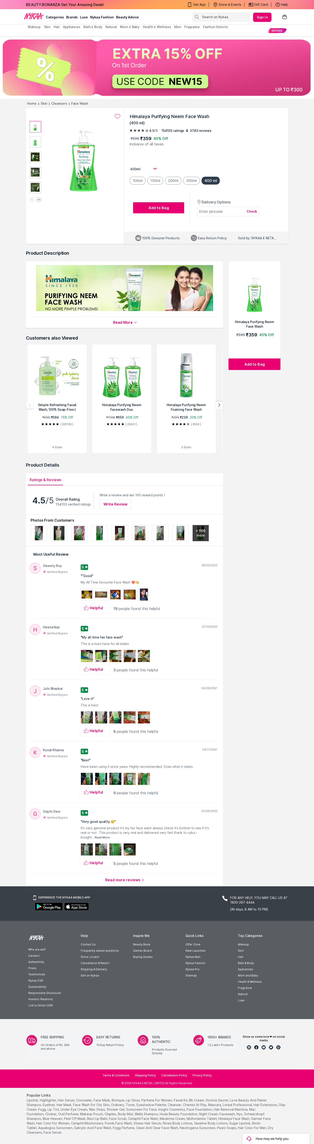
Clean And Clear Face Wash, (157, 1128)
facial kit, (181, 1100)
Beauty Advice (127, 17)
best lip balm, (97, 1119)
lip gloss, (133, 1100)
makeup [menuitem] (34, 27)
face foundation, (200, 1109)
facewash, (228, 1114)
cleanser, (175, 1105)
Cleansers (59, 103)
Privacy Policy (202, 1075)
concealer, (84, 1100)
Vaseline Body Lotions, (211, 1123)
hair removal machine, (231, 1109)
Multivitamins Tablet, (202, 1119)
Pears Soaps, (227, 1128)
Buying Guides (143, 957)
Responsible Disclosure (44, 993)
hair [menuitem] (57, 27)
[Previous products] (30, 405)
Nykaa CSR (35, 980)
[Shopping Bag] (284, 17)
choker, (51, 1114)
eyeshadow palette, (152, 1105)
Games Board (142, 950)
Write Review (115, 504)
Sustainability (37, 986)
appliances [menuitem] (71, 27)
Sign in (262, 17)
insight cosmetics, (172, 1109)
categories (55, 17)
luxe (84, 17)
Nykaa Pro (193, 969)
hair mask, (64, 1105)
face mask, (102, 1100)
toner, (131, 1105)
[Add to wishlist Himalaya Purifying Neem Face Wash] (117, 116)
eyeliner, (49, 1105)
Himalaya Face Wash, (234, 1119)
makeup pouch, (92, 1114)
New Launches (196, 950)
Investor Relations (40, 999)
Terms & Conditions (116, 1075)
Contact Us (88, 944)
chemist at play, (195, 1105)
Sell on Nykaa (90, 975)
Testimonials (36, 974)
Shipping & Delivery (94, 969)
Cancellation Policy (174, 1075)
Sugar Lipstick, (240, 1123)
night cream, (209, 1114)
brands (72, 17)
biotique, (118, 1100)
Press (32, 968)
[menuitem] (277, 30)
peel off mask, (75, 1119)
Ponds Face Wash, (119, 1123)
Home (32, 103)
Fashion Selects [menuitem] (215, 27)
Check (252, 211)
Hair (240, 957)
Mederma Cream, (173, 1119)
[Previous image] (32, 200)
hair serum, (66, 1100)
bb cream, (197, 1100)
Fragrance (245, 988)
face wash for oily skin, (91, 1105)
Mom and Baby (248, 975)
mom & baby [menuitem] (130, 27)
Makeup (243, 944)
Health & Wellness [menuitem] (157, 27)
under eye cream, (74, 1109)
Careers (34, 955)
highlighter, (48, 1100)
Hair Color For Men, (252, 1128)
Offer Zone (193, 944)
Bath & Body (246, 963)
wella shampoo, (147, 1114)
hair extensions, (266, 1105)
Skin (44, 103)
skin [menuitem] (47, 27)
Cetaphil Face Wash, (143, 1119)
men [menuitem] (177, 27)
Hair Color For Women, (53, 1123)
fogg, (42, 1109)
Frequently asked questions (100, 950)
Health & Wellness (250, 981)
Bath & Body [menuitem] (92, 27)
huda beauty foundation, (179, 1114)
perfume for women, (157, 1100)
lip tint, (54, 1109)
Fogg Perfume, (124, 1128)
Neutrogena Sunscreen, (198, 1128)
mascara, (215, 1105)
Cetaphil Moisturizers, (87, 1123)
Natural (243, 994)
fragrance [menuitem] (192, 27)
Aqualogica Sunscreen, (55, 1128)
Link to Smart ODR (40, 1005)
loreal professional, (238, 1105)
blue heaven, (53, 1119)
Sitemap (191, 975)
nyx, (240, 1114)
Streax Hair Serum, (148, 1123)
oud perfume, (68, 1114)
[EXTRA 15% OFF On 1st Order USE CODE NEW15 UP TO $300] (157, 67)
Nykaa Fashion (102, 17)
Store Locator (90, 957)
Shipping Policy (145, 1075)
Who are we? (37, 949)
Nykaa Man (193, 957)
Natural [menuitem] (111, 27)
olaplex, (111, 1114)
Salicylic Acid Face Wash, (93, 1128)
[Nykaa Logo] (34, 16)
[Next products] (219, 405)
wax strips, (97, 1109)
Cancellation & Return (95, 963)
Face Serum (52, 1132)
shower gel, (116, 1109)
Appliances (245, 969)
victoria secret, (217, 1100)
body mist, (126, 1114)
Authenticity (36, 962)
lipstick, (33, 1100)
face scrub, (118, 1119)
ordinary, (118, 1105)
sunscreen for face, (141, 1109)
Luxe (241, 1000)
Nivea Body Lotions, (178, 1123)
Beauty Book (141, 944)
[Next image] (39, 200)
